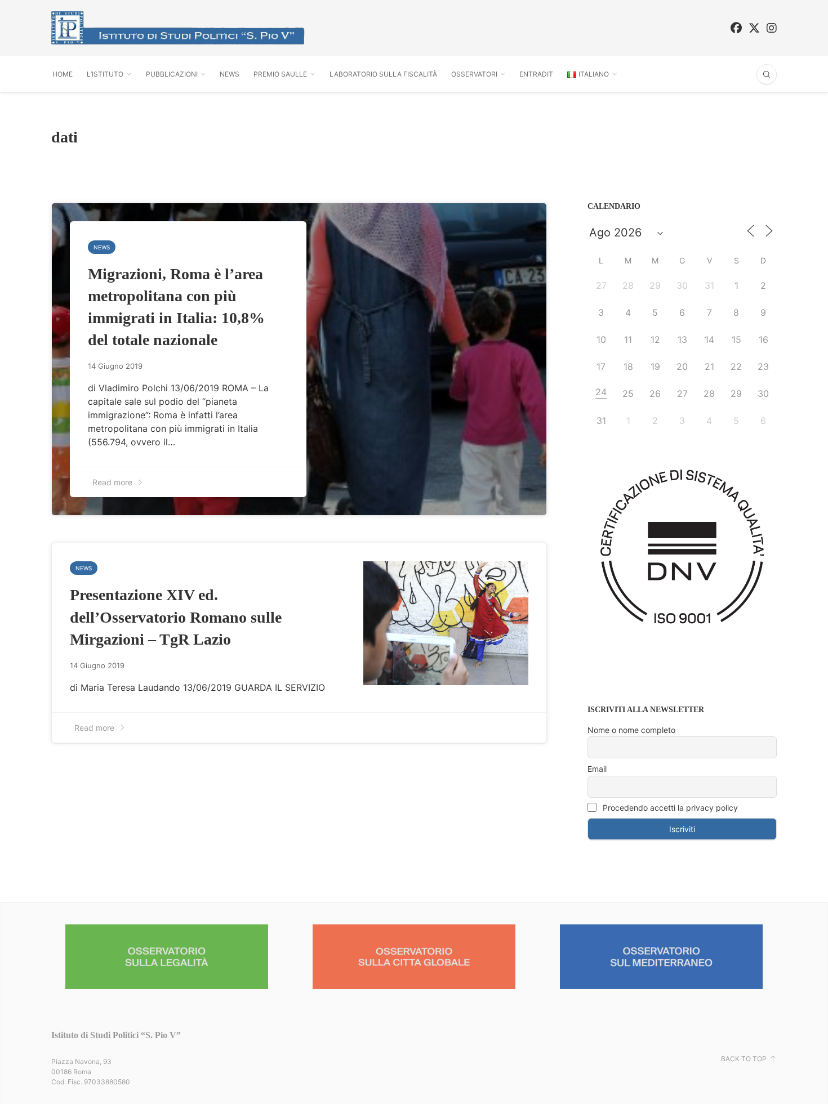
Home (62, 74)
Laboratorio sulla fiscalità (383, 74)
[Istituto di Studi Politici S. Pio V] (178, 27)
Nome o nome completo (631, 730)
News (229, 74)
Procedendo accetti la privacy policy (669, 807)
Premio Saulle (280, 74)
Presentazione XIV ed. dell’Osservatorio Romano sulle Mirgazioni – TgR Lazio (176, 616)
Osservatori (474, 74)
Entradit (536, 74)
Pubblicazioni (172, 74)
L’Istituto (105, 74)
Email (597, 769)
